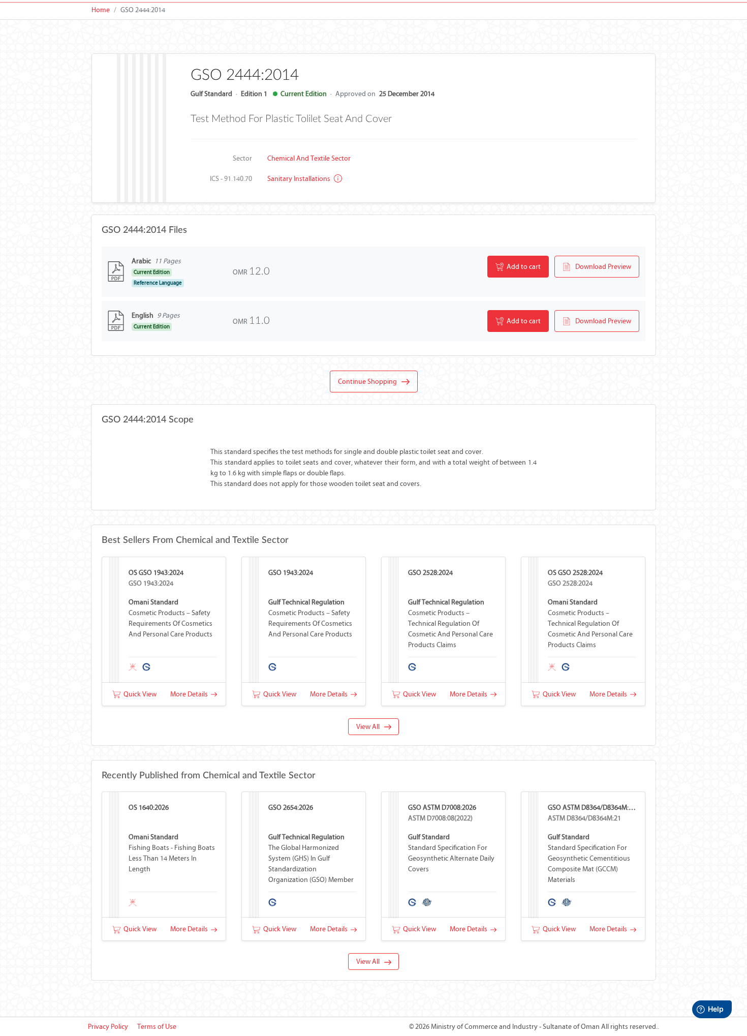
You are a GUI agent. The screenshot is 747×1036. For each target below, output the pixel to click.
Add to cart (522, 266)
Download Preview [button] (601, 266)
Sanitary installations (299, 178)
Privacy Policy (108, 1026)
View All (370, 726)
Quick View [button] (138, 694)
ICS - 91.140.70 (231, 178)
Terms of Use (156, 1026)
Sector (242, 158)
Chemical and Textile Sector (309, 158)
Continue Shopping (369, 381)
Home (100, 10)
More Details (190, 694)
